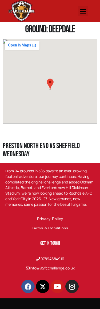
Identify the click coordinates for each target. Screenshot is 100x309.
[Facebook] (28, 286)
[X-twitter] (42, 286)
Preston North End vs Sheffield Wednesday (41, 149)
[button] (83, 11)
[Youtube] (57, 286)
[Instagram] (72, 286)
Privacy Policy (50, 219)
